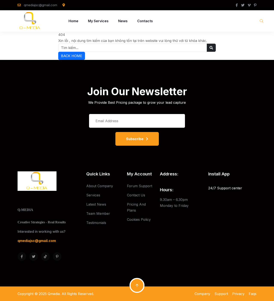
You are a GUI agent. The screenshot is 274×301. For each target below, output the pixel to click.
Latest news (96, 204)
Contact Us (136, 195)
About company (99, 186)
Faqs (252, 294)
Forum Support (139, 186)
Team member (98, 213)
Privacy (238, 294)
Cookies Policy (139, 219)
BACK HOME (71, 56)
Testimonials (96, 223)
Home (73, 21)
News (123, 21)
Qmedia (54, 294)
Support (221, 294)
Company (202, 294)
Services (93, 195)
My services (98, 21)
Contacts (145, 21)
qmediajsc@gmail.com (40, 5)
